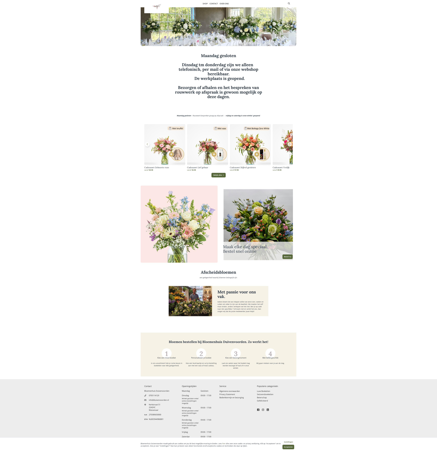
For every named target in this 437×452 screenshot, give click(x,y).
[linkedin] (268, 409)
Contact (214, 3)
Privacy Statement (227, 394)
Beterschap (262, 397)
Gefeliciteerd (262, 400)
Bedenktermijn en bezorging (231, 397)
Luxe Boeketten (263, 391)
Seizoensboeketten (265, 394)
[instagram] (263, 409)
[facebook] (258, 409)
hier (223, 443)
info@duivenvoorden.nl (159, 400)
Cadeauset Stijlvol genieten (243, 167)
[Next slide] (289, 144)
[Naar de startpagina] (156, 6)
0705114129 (154, 395)
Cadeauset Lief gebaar (197, 167)
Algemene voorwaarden (229, 391)
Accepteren (288, 447)
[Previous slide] (147, 144)
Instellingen (288, 442)
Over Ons (224, 3)
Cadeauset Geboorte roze (156, 167)
